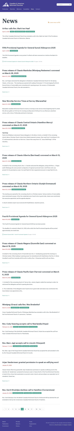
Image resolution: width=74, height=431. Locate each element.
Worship (18, 421)
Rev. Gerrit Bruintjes (37, 393)
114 (40, 409)
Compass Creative (67, 424)
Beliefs (4, 421)
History (18, 426)
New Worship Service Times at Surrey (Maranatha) (24, 101)
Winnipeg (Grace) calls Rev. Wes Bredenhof (21, 304)
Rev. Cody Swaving (33, 326)
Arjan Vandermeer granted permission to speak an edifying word (30, 362)
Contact (38, 9)
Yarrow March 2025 (16, 277)
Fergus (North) (26, 346)
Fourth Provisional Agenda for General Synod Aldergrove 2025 (29, 216)
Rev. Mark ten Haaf (30, 31)
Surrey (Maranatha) (16, 104)
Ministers (19, 9)
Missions (18, 424)
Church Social (58, 424)
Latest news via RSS (55, 22)
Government (5, 426)
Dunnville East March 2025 (17, 249)
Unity (30, 426)
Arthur (12, 31)
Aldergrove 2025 (14, 50)
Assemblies (26, 9)
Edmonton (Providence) (20, 31)
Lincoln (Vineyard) (17, 346)
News (32, 9)
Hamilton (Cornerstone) (18, 393)
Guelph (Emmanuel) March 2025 (18, 189)
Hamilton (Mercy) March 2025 (18, 128)
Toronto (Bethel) (28, 393)
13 (19, 409)
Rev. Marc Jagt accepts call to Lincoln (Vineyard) (23, 343)
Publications (5, 424)
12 (15, 409)
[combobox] (64, 4)
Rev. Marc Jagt (34, 346)
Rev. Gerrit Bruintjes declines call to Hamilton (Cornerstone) (28, 390)
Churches (12, 9)
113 (36, 409)
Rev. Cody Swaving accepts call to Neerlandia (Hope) (25, 324)
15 (25, 409)
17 (31, 409)
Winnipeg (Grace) (15, 307)
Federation (5, 9)
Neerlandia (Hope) (23, 326)
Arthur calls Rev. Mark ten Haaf (16, 28)
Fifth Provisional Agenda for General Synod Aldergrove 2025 (29, 47)
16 (28, 409)
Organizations (32, 424)
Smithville (16, 326)
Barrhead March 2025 (16, 161)
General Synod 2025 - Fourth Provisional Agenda (15, 234)
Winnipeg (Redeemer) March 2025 (19, 76)
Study (30, 421)
